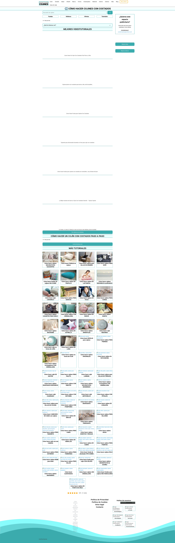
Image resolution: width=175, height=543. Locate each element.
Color (51, 1)
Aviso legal (99, 505)
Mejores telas (125, 44)
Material (94, 1)
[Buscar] (110, 12)
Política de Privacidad (99, 500)
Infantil (68, 1)
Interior (101, 1)
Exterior (107, 1)
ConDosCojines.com (77, 244)
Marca (74, 1)
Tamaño (57, 1)
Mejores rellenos (125, 50)
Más (112, 1)
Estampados (87, 1)
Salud (62, 1)
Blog (117, 1)
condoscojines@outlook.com (125, 32)
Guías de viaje (53, 5)
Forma (79, 1)
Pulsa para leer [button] (47, 20)
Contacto (99, 507)
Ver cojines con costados (78, 232)
